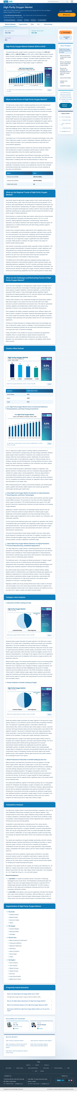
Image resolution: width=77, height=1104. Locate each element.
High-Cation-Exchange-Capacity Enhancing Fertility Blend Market (39, 1045)
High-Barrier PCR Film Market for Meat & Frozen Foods (17, 1051)
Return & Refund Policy (33, 1068)
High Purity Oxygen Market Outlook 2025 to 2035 (65, 51)
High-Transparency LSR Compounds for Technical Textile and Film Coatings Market (16, 1045)
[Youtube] (71, 1080)
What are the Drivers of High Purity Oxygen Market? (65, 57)
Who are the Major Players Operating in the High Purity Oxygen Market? (26, 1001)
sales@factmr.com (65, 131)
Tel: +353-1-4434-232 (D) (33, 1083)
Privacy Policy (46, 1068)
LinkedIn (17, 1028)
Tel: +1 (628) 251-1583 (8, 1083)
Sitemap (42, 1071)
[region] (29, 178)
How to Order (8, 1068)
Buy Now (67, 15)
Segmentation (23, 24)
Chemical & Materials (12, 4)
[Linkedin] (69, 1080)
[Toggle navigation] (71, 1)
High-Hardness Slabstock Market (14, 1040)
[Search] (67, 2)
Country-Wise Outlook (65, 77)
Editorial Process (64, 105)
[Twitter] (67, 1080)
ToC (38, 24)
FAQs (32, 24)
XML (36, 1071)
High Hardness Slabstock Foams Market (41, 1040)
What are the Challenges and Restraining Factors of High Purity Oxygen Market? (65, 71)
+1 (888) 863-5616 (66, 128)
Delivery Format (19, 1068)
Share (49, 90)
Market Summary (10, 24)
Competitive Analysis (65, 85)
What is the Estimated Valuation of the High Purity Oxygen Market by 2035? (27, 1005)
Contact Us (46, 1065)
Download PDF (66, 37)
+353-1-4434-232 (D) (66, 124)
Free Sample (66, 32)
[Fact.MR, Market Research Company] (8, 1)
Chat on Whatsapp (66, 117)
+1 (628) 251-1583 (66, 120)
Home (5, 4)
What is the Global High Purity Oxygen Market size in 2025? (23, 994)
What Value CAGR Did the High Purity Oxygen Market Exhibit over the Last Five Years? (28, 1009)
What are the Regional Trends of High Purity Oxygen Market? (65, 63)
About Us (28, 1065)
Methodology (48, 24)
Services (37, 1065)
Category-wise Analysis (63, 81)
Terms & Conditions (58, 1068)
